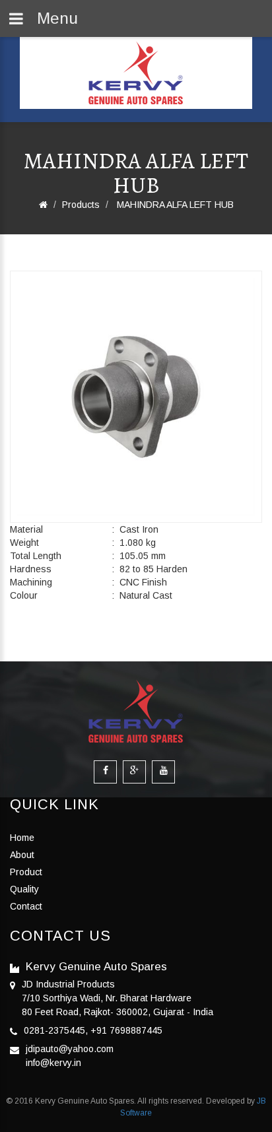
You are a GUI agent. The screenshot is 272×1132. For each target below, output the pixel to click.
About (22, 854)
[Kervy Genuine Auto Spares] (136, 73)
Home (22, 837)
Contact (26, 906)
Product (26, 872)
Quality (24, 889)
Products (81, 204)
